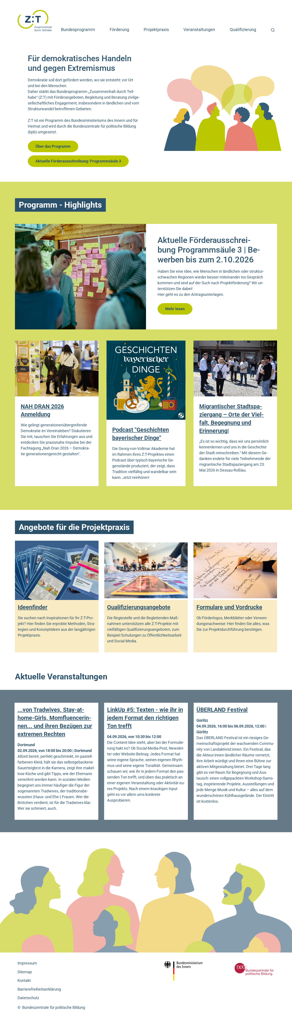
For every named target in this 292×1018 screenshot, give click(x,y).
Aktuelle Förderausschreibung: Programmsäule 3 (78, 161)
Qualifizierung (243, 29)
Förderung (119, 29)
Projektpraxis (156, 29)
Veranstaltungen (199, 29)
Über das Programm (53, 146)
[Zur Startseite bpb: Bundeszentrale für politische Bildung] (249, 969)
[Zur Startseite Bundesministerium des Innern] (186, 971)
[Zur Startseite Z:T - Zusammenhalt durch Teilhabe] (35, 20)
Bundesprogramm (78, 29)
